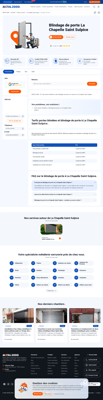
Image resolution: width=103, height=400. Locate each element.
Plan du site (34, 373)
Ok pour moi (37, 393)
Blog (32, 360)
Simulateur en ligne (66, 357)
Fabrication (64, 363)
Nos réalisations (28, 2)
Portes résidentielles (60, 6)
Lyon (76, 363)
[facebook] (4, 384)
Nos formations (18, 2)
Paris (76, 357)
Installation (64, 365)
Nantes (76, 365)
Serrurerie (87, 6)
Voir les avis (15, 91)
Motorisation (64, 368)
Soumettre (92, 83)
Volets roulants (78, 6)
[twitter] (12, 384)
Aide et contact (35, 365)
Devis (85, 2)
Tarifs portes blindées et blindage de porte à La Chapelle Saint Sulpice (52, 109)
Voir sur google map (15, 120)
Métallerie (50, 371)
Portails (70, 6)
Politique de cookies (59, 393)
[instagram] (8, 384)
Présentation (8, 71)
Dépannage (64, 371)
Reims (76, 371)
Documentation (8, 2)
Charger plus (50, 290)
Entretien (63, 373)
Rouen (76, 376)
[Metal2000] (11, 7)
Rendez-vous (70, 37)
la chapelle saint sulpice (33, 12)
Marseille (77, 360)
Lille (76, 368)
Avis (26, 71)
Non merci (48, 393)
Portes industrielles (47, 6)
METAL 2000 (6, 12)
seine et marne (21, 12)
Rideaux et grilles (36, 6)
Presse (33, 371)
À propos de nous (35, 368)
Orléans (77, 373)
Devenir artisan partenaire (37, 357)
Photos (18, 71)
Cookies (98, 392)
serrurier (13, 12)
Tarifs (33, 71)
